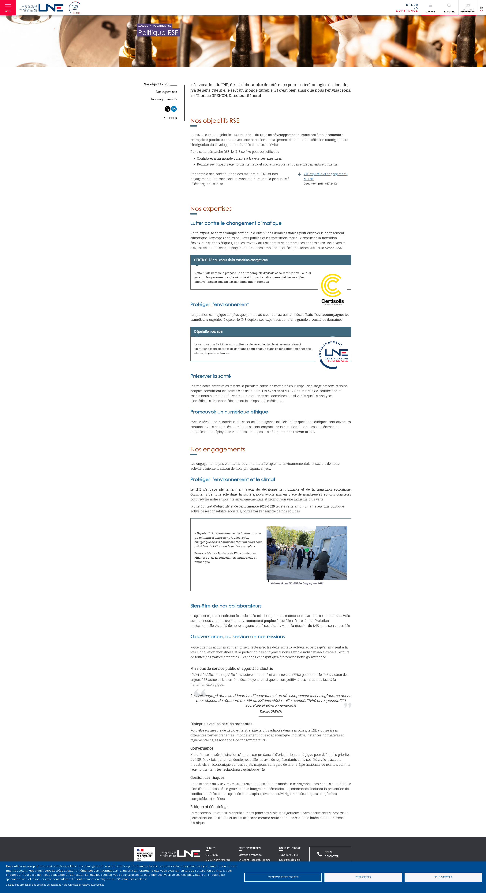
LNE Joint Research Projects (255, 859)
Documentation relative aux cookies (84, 885)
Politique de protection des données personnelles (33, 885)
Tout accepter (443, 877)
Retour (172, 118)
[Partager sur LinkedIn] (174, 109)
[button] (8, 7)
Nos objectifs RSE (157, 84)
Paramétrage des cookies (283, 877)
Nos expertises (166, 92)
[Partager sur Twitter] (167, 109)
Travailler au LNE (288, 855)
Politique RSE (162, 25)
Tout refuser (363, 877)
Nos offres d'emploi (290, 859)
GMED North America (218, 859)
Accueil (143, 25)
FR (481, 7)
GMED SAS (212, 855)
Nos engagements (164, 99)
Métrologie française (250, 855)
